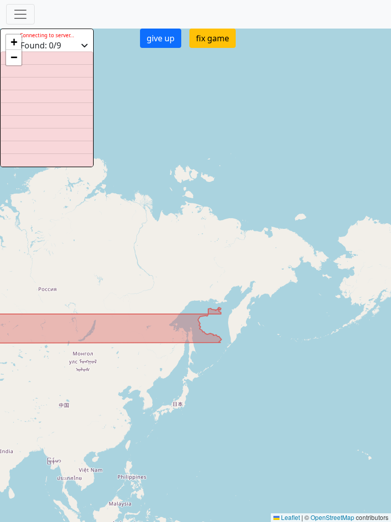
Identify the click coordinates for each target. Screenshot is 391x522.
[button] (13, 42)
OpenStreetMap (332, 517)
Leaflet (290, 517)
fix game (212, 38)
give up (161, 38)
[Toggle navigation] (20, 14)
